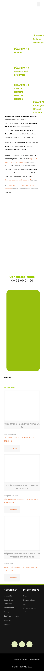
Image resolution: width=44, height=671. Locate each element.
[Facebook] (14, 644)
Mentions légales (35, 659)
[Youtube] (29, 644)
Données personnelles (20, 659)
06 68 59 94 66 (22, 279)
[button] (38, 4)
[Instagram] (22, 644)
